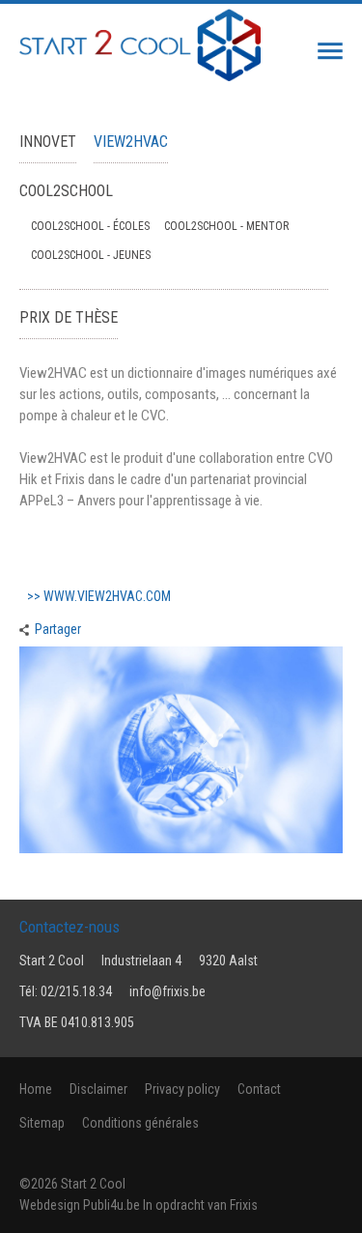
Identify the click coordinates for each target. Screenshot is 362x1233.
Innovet (47, 141)
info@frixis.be (167, 991)
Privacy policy (182, 1089)
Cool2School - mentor (226, 226)
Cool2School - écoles (90, 226)
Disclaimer (98, 1089)
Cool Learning (315, 51)
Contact (259, 1089)
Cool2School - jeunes (91, 255)
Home (35, 1089)
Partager (58, 629)
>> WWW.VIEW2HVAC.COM (99, 596)
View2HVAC (131, 141)
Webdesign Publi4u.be (79, 1205)
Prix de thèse (68, 317)
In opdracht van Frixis (200, 1205)
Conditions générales (140, 1123)
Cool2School (66, 191)
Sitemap (42, 1123)
